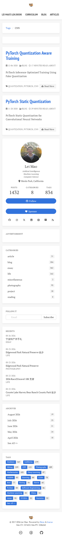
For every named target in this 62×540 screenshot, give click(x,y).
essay (8, 342)
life (8, 355)
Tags (8, 28)
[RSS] (52, 220)
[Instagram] (16, 220)
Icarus (50, 522)
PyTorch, (29, 86)
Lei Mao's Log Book (12, 14)
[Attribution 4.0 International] (31, 533)
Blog (43, 14)
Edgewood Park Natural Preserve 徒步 (25, 352)
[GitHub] (41, 533)
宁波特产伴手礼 (14, 339)
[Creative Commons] (20, 533)
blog (24, 65)
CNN (36, 86)
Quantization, (15, 86)
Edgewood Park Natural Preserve (22, 365)
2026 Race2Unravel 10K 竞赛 (20, 379)
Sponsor (32, 211)
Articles (54, 14)
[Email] (38, 220)
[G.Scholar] (45, 220)
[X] (24, 220)
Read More (48, 86)
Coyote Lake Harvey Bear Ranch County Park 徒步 (31, 392)
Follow (32, 201)
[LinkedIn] (31, 220)
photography (13, 369)
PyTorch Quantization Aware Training (29, 55)
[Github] (9, 220)
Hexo (42, 522)
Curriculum (31, 14)
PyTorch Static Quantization (28, 101)
